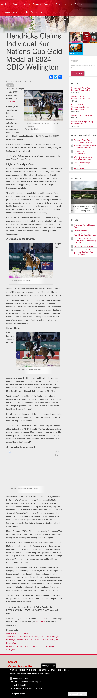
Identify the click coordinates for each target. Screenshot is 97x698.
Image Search (11, 12)
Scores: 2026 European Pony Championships (82, 122)
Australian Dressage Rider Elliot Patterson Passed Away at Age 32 (85, 240)
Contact (12, 662)
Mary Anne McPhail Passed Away (84, 226)
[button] (73, 197)
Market (68, 4)
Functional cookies (20, 678)
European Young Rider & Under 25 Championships (83, 141)
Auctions (48, 4)
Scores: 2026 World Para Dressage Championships (80, 89)
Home (7, 4)
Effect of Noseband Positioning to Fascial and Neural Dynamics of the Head (85, 232)
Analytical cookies (20, 685)
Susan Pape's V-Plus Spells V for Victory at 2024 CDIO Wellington (32, 636)
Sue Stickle (10, 101)
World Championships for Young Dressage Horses (83, 158)
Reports (36, 4)
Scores (16, 4)
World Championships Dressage (82, 163)
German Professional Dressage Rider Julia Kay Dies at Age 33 (83, 252)
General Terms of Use (20, 666)
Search (78, 73)
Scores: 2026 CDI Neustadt (81, 115)
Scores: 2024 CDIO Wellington (18, 633)
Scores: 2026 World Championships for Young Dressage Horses (80, 107)
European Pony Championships (79, 152)
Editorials (79, 4)
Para (58, 4)
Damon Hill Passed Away (83, 246)
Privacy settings (48, 665)
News (26, 4)
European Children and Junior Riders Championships (85, 146)
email (43, 618)
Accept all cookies (77, 694)
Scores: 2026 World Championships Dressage (80, 97)
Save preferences (18, 694)
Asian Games (79, 168)
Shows (10, 85)
